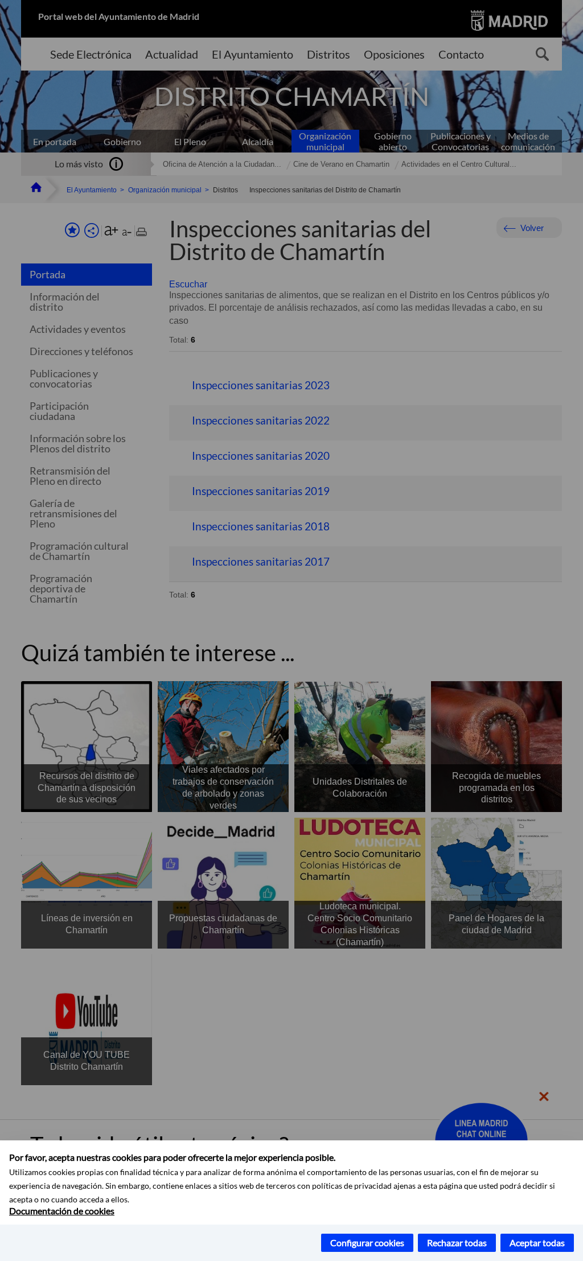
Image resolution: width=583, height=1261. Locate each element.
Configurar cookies (367, 1242)
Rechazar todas (457, 1242)
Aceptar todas (537, 1242)
